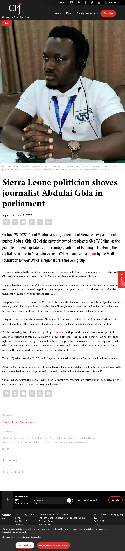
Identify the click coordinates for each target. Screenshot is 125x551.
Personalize (25, 545)
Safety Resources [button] (86, 13)
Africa (5, 422)
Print (10, 449)
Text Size (12, 461)
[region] (62, 538)
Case (7, 22)
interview (59, 332)
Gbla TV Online (87, 438)
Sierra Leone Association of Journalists (66, 442)
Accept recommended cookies (53, 545)
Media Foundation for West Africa (21, 442)
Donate (115, 499)
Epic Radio (69, 438)
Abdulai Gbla (39, 438)
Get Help (108, 13)
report (92, 254)
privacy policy (17, 537)
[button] (119, 2)
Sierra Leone (27, 422)
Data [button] (69, 13)
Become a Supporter (89, 499)
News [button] (57, 13)
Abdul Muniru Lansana (15, 438)
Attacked (55, 438)
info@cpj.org (117, 514)
